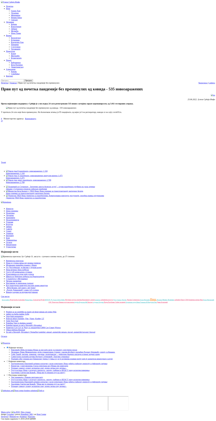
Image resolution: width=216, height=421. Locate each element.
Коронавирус (30, 119)
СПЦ (187, 300)
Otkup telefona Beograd (15, 330)
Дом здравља (117, 300)
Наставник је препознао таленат (20, 283)
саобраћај (177, 300)
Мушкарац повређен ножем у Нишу (21, 265)
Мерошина (15, 15)
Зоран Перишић (145, 300)
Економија (10, 218)
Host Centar (41, 414)
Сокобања (15, 74)
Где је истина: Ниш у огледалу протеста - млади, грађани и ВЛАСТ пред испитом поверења (50, 370)
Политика (10, 213)
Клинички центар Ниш (196, 300)
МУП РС (48, 300)
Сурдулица (15, 47)
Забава (9, 227)
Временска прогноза (15, 261)
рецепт (93, 300)
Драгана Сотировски (133, 300)
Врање (9, 35)
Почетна (9, 6)
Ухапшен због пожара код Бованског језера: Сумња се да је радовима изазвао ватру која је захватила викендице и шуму (62, 359)
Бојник (14, 24)
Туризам (9, 222)
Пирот (9, 60)
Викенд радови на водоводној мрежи (22, 292)
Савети (9, 229)
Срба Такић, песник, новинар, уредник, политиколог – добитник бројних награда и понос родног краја (55, 354)
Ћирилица (203, 83)
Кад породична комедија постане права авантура (27, 285)
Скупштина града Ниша (133, 302)
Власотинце (16, 26)
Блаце (13, 53)
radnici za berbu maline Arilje (17, 314)
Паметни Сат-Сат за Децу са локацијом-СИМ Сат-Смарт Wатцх (33, 328)
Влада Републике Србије (112, 302)
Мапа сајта (5, 412)
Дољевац (15, 13)
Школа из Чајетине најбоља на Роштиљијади (25, 276)
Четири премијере (13, 281)
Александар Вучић (39, 300)
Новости (9, 209)
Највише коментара (17, 361)
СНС (50, 302)
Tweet (3, 162)
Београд (90, 302)
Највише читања (16, 348)
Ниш (8, 8)
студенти (96, 302)
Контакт (9, 76)
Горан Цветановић (208, 300)
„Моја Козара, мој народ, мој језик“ (21, 288)
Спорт (8, 231)
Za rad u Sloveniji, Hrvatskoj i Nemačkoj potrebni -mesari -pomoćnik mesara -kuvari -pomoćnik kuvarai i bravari (50, 332)
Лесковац (10, 22)
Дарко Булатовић (162, 302)
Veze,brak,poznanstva (14, 316)
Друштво (10, 215)
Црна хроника (12, 211)
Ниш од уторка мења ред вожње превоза (23, 263)
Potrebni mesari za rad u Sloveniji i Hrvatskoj (24, 325)
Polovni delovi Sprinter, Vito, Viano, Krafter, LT (25, 319)
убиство (124, 300)
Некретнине (11, 245)
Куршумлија (16, 58)
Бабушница (16, 62)
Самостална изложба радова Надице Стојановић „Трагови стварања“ (40, 357)
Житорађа (15, 56)
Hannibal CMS (27, 414)
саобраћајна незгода (106, 300)
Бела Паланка (17, 65)
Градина (101, 302)
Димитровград (17, 67)
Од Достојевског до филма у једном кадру (24, 267)
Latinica (212, 83)
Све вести (5, 296)
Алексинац (11, 69)
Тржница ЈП (144, 302)
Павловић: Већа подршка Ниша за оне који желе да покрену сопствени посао (44, 350)
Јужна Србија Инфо (59, 300)
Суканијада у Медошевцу (17, 279)
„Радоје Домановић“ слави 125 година (22, 290)
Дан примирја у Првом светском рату (27, 377)
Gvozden (10, 414)
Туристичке (11, 247)
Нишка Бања (16, 17)
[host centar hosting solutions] (25, 391)
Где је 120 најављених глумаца (19, 272)
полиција (123, 302)
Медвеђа (14, 31)
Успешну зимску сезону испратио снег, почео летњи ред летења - (39, 368)
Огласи (9, 242)
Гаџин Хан (15, 11)
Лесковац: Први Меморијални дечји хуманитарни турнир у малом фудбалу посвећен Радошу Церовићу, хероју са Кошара (63, 352)
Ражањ (14, 71)
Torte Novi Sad (12, 321)
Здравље (13, 83)
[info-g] (40, 391)
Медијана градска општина (73, 300)
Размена (23, 417)
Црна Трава (16, 33)
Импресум (14, 417)
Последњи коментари (18, 375)
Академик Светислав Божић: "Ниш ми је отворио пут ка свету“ (38, 373)
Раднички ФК (83, 302)
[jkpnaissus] (6, 202)
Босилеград (16, 38)
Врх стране (26, 412)
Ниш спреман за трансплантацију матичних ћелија (28, 193)
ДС (52, 300)
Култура (9, 224)
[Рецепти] (5, 343)
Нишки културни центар (66, 302)
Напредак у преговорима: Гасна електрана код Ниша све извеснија (39, 366)
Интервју (10, 236)
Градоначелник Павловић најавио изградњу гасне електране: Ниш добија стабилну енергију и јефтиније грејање (59, 364)
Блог (8, 238)
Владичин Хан (17, 42)
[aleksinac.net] (7, 391)
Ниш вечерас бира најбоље (17, 270)
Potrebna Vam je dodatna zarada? (19, 323)
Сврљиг (14, 20)
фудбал (76, 302)
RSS (18, 412)
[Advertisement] (76, 141)
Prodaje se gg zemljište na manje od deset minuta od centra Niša (31, 312)
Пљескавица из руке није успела (20, 274)
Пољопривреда (12, 220)
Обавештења (11, 240)
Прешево (15, 44)
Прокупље (10, 51)
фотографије (6, 300)
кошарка (97, 300)
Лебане (14, 29)
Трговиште (15, 49)
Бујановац (15, 40)
